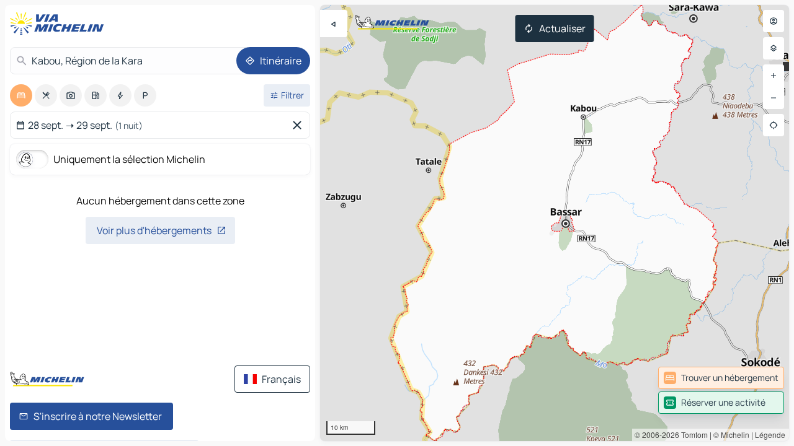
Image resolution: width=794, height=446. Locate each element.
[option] (21, 95)
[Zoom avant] (773, 75)
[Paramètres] (773, 48)
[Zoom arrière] (773, 98)
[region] (554, 223)
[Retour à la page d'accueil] (59, 23)
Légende (770, 434)
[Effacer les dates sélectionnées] (300, 125)
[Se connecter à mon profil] (773, 21)
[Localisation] (773, 125)
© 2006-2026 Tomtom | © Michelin (692, 434)
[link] (721, 378)
